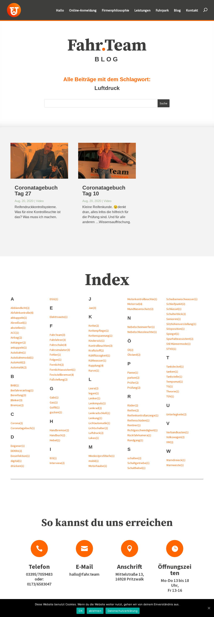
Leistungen (142, 10)
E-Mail (84, 566)
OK (81, 610)
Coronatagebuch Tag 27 (36, 191)
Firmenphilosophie (115, 10)
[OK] (209, 608)
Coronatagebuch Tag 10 (103, 191)
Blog (177, 10)
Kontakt (192, 10)
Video (40, 201)
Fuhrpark (162, 10)
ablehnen (95, 610)
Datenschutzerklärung (123, 610)
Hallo (60, 10)
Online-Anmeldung (83, 10)
